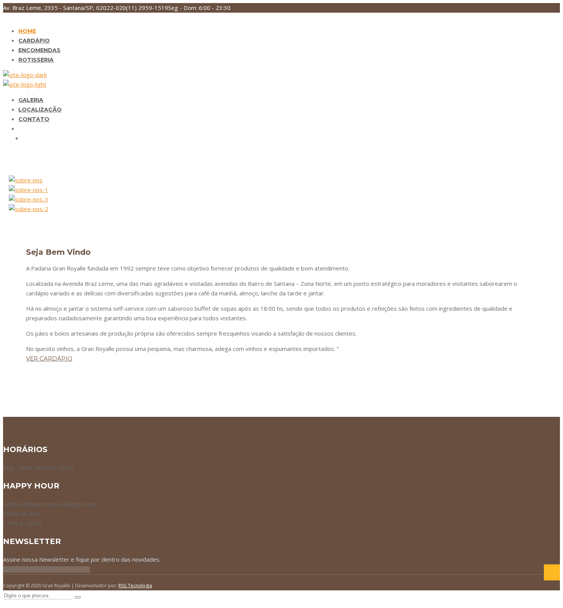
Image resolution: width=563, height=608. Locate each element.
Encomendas (39, 50)
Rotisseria (36, 59)
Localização (40, 109)
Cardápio (34, 40)
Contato (33, 119)
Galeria (30, 100)
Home (27, 31)
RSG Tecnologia (135, 585)
